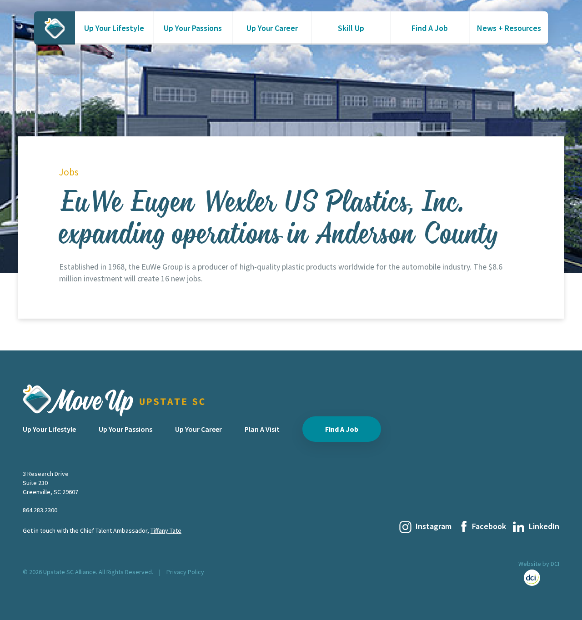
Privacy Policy (185, 572)
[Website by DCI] (538, 578)
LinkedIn (544, 526)
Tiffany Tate (166, 530)
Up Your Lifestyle (114, 28)
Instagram (434, 526)
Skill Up (351, 28)
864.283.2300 (40, 510)
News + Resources (509, 28)
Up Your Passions (193, 28)
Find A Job (429, 28)
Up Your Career (272, 28)
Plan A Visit (262, 429)
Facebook (489, 526)
